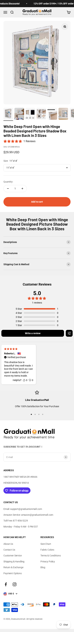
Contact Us (9, 549)
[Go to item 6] (63, 114)
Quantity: (8, 181)
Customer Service (12, 555)
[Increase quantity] (22, 188)
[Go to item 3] (30, 114)
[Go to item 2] (19, 114)
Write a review (32, 333)
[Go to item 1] (8, 114)
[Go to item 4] (41, 114)
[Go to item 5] (52, 114)
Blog (42, 567)
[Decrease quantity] (8, 188)
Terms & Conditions (50, 555)
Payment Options (12, 573)
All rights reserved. (34, 619)
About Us (8, 544)
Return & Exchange (13, 567)
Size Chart (45, 544)
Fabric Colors (47, 549)
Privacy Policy (47, 561)
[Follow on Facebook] (5, 584)
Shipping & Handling (13, 561)
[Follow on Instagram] (14, 584)
